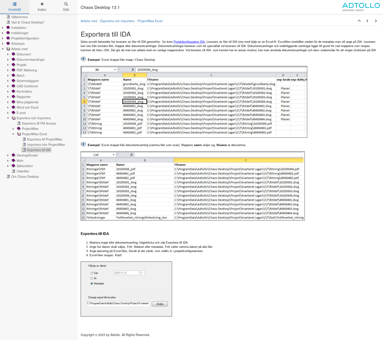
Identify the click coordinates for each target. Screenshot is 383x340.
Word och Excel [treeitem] (28, 107)
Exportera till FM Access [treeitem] (39, 123)
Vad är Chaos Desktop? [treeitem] (28, 22)
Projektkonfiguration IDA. (190, 41)
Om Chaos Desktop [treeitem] (25, 176)
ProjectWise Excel (149, 21)
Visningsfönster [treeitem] (27, 155)
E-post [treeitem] (21, 112)
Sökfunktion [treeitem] (25, 166)
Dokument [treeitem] (24, 54)
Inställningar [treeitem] (19, 33)
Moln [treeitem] (20, 160)
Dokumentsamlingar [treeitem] (31, 59)
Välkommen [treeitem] (19, 17)
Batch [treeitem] (21, 75)
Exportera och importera (117, 21)
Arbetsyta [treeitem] (18, 43)
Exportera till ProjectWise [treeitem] (44, 139)
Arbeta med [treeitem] (19, 49)
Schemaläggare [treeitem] (28, 80)
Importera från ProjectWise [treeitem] (46, 144)
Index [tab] (42, 9)
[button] (359, 20)
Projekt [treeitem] (21, 65)
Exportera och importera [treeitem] (34, 118)
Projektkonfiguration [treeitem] (25, 38)
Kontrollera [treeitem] (24, 91)
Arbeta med (89, 21)
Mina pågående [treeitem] (28, 102)
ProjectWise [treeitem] (30, 128)
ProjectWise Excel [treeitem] (34, 134)
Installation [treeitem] (18, 27)
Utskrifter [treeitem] (23, 171)
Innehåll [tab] (14, 9)
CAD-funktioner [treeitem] (27, 86)
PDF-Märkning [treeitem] (27, 70)
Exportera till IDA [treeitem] (39, 150)
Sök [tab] (66, 9)
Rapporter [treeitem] (24, 96)
